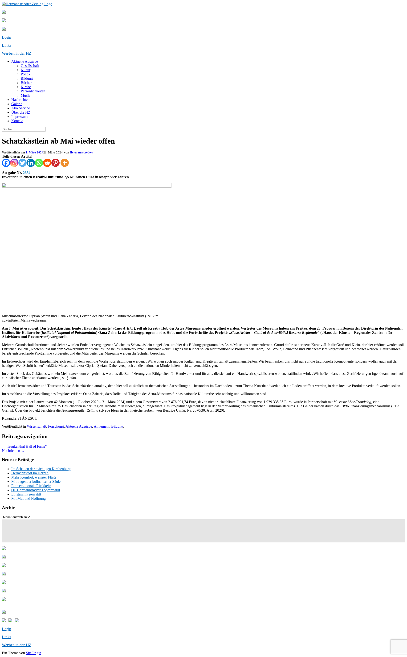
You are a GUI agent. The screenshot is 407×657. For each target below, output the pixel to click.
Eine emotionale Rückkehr (31, 486)
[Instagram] (14, 163)
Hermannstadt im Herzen (30, 473)
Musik (25, 95)
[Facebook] (6, 163)
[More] (65, 163)
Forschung (56, 426)
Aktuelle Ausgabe (24, 61)
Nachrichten (20, 100)
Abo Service (20, 108)
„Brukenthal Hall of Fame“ (24, 446)
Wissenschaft (36, 426)
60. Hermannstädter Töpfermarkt (35, 490)
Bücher (26, 83)
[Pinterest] (55, 163)
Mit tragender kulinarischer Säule (36, 481)
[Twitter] (22, 163)
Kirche (26, 87)
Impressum (19, 117)
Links (6, 45)
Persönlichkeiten (33, 91)
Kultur (25, 70)
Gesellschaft (30, 66)
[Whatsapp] (39, 163)
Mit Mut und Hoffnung (28, 498)
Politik (25, 74)
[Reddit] (47, 163)
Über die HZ (20, 112)
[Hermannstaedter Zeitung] (27, 4)
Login (6, 37)
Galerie (16, 104)
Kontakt (17, 121)
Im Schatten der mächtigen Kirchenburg (41, 469)
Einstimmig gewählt (26, 494)
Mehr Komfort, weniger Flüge (33, 477)
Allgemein (101, 426)
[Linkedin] (31, 163)
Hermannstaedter (81, 152)
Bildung (27, 78)
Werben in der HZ (16, 53)
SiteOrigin (33, 653)
